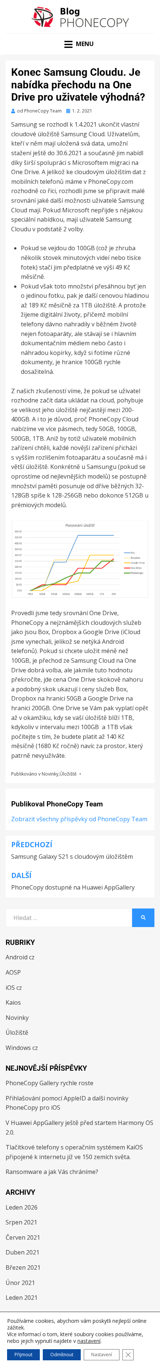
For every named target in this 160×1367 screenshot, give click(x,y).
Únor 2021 (20, 1283)
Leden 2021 (22, 1297)
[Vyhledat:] (69, 918)
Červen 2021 (23, 1237)
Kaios (13, 1002)
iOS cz (14, 987)
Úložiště (68, 774)
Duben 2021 (22, 1252)
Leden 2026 (22, 1207)
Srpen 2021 (21, 1222)
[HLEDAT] (143, 917)
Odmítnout (61, 1354)
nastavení (88, 1341)
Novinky (50, 774)
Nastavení (101, 1354)
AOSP (13, 972)
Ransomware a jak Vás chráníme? (52, 1172)
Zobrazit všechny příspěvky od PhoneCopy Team (79, 819)
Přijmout (23, 1354)
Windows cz (22, 1048)
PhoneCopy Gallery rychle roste (49, 1083)
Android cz (20, 957)
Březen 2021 (23, 1267)
